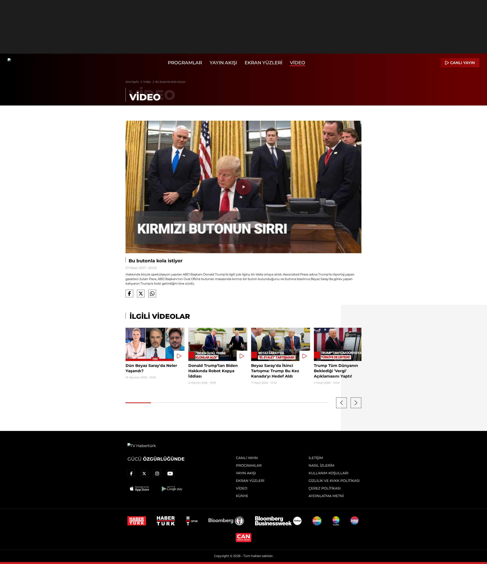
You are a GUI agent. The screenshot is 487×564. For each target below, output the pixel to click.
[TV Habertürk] (22, 62)
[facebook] (131, 473)
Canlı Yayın (247, 458)
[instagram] (157, 473)
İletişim (316, 458)
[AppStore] (139, 489)
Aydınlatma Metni (326, 496)
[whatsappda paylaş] (152, 293)
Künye (242, 496)
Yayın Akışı (223, 62)
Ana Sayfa (132, 81)
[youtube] (170, 473)
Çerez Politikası (325, 488)
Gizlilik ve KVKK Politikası (334, 481)
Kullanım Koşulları (328, 473)
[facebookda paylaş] (129, 293)
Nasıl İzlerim (321, 465)
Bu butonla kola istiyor (170, 81)
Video (297, 62)
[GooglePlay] (171, 489)
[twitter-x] (144, 473)
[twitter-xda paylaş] (141, 293)
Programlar (185, 62)
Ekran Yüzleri (263, 62)
